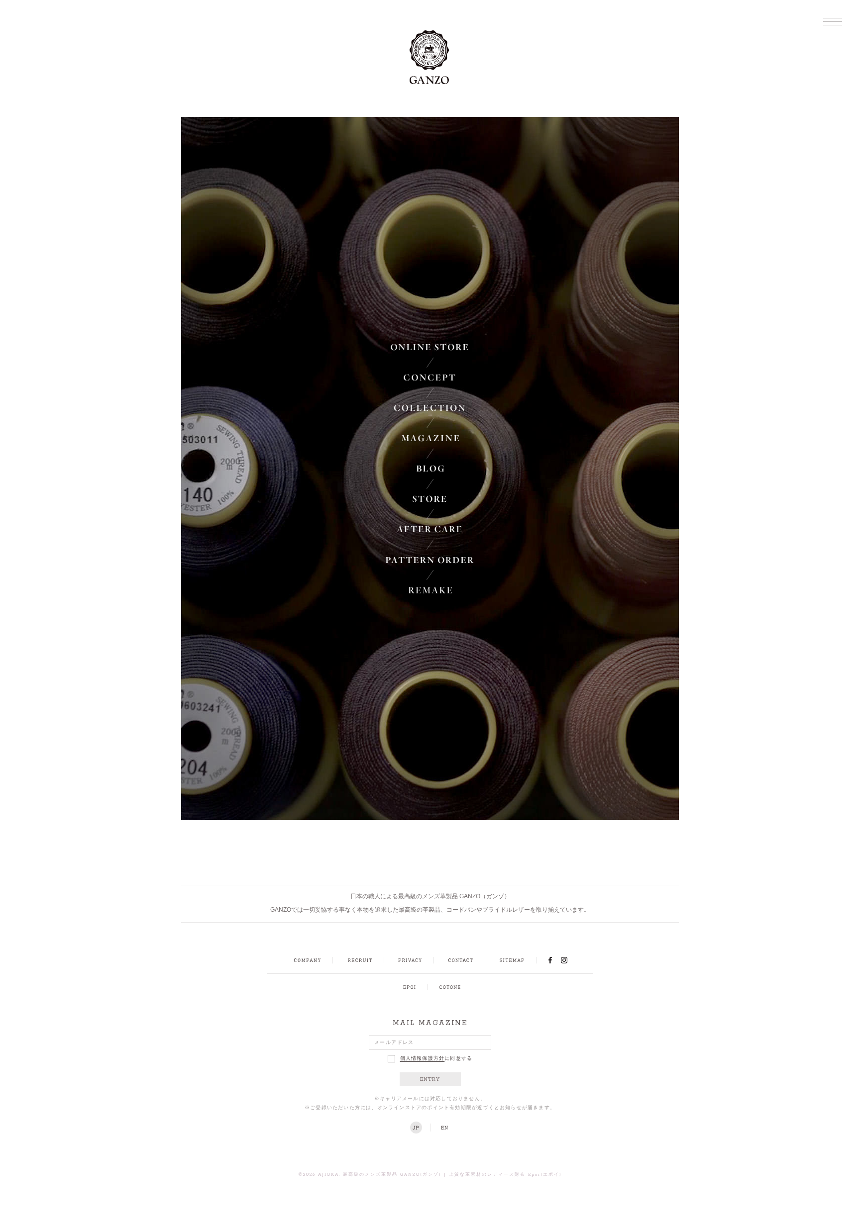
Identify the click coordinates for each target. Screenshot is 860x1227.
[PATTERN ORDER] (430, 559)
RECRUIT (359, 960)
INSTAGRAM (569, 960)
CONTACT (460, 960)
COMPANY (307, 960)
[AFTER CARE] (430, 529)
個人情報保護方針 (422, 1058)
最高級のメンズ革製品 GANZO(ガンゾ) (392, 1174)
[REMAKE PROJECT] (430, 589)
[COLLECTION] (430, 407)
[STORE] (430, 498)
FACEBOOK (549, 960)
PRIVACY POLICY (410, 960)
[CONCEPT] (430, 377)
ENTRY (430, 1079)
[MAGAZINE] (430, 438)
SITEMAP (512, 960)
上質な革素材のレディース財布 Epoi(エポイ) (505, 1174)
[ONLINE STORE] (430, 347)
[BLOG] (430, 468)
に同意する (436, 1058)
